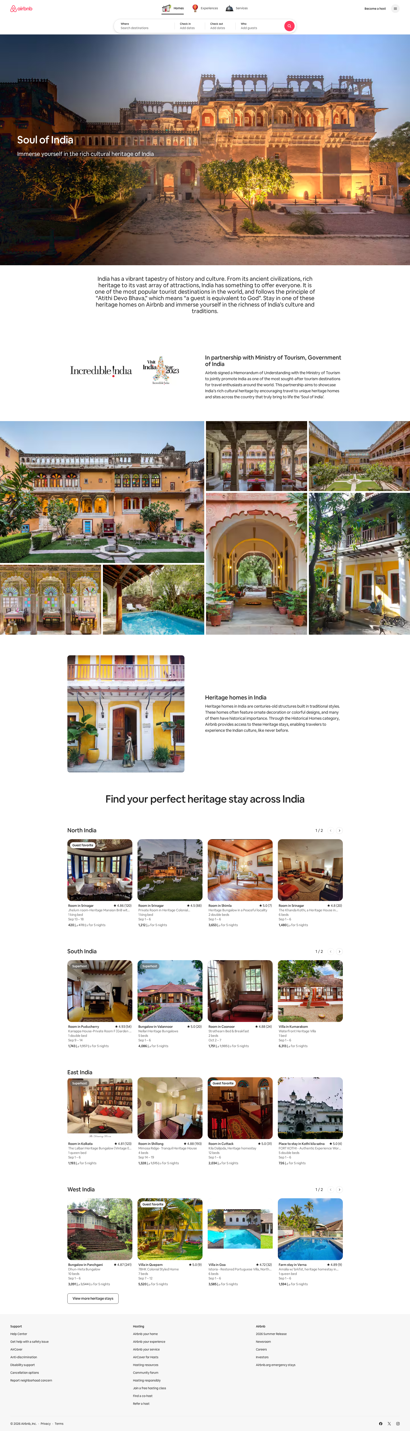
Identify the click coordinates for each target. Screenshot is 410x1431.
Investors (262, 1357)
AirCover (16, 1349)
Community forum (145, 1373)
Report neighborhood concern (31, 1380)
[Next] (339, 830)
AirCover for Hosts (145, 1357)
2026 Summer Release (271, 1334)
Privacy (46, 1424)
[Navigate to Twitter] (389, 1423)
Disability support (22, 1365)
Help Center (18, 1334)
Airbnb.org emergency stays (276, 1365)
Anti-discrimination (23, 1357)
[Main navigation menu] (395, 8)
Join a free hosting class (149, 1388)
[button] (190, 26)
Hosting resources (145, 1365)
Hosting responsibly (147, 1380)
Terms (59, 1424)
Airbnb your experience (149, 1342)
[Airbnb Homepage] (21, 8)
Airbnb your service (146, 1349)
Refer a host (141, 1404)
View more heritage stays (93, 1298)
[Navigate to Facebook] (380, 1423)
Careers (261, 1349)
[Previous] (330, 830)
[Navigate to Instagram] (398, 1423)
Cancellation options (24, 1373)
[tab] (172, 8)
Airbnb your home (145, 1334)
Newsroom (263, 1342)
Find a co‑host (143, 1396)
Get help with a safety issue (29, 1342)
